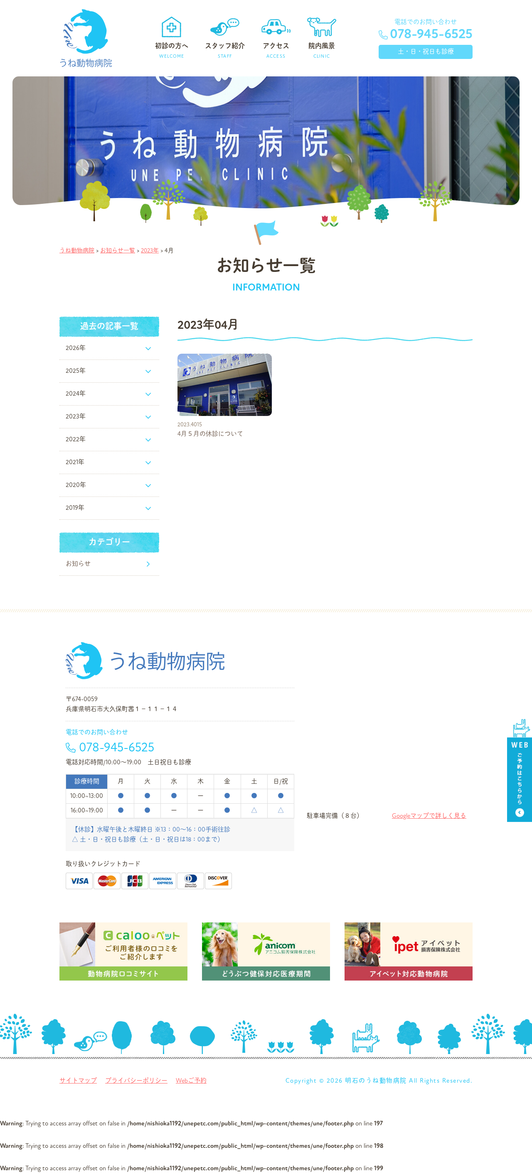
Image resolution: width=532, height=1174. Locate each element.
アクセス (276, 50)
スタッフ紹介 (225, 50)
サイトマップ (78, 1081)
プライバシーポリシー (136, 1081)
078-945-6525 (431, 34)
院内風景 (321, 50)
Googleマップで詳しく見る (429, 816)
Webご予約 (191, 1081)
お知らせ (78, 564)
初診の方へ (171, 50)
